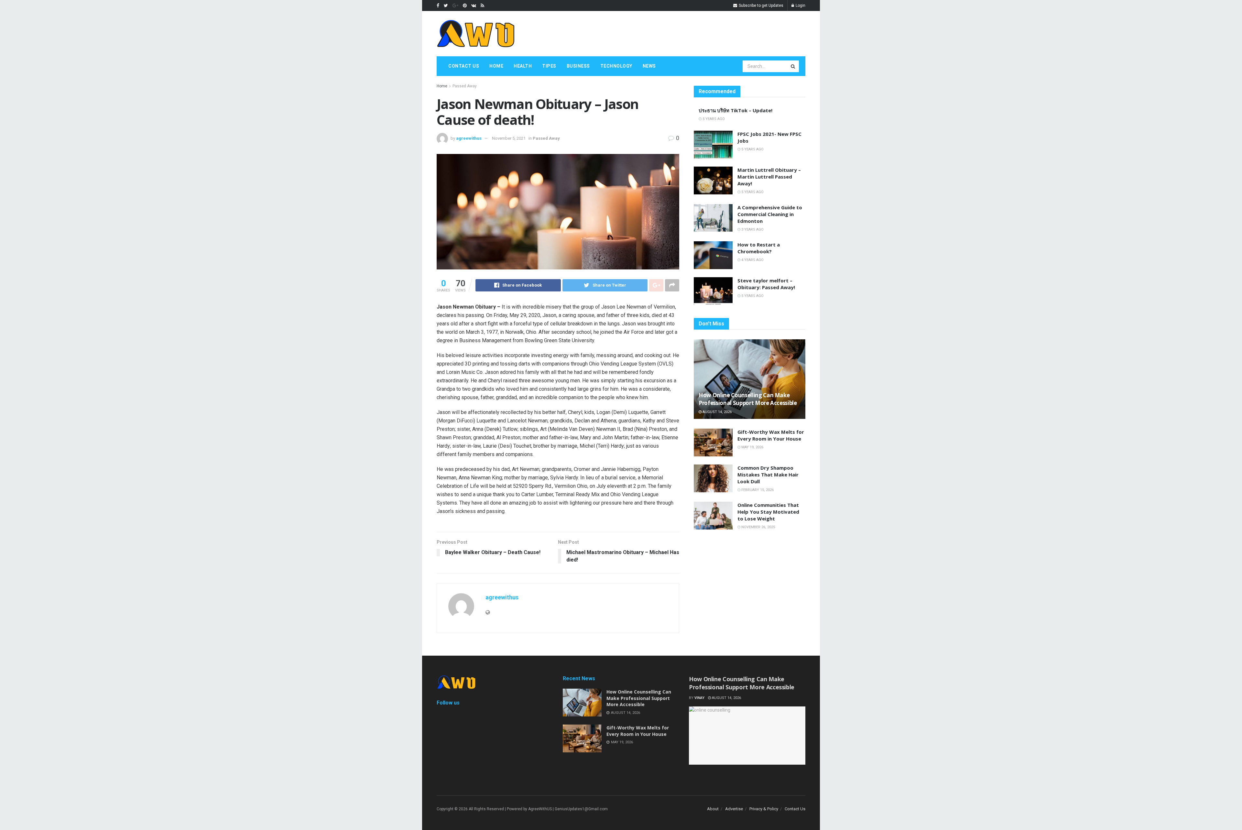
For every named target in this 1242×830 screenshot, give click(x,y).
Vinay (699, 698)
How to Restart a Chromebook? (758, 248)
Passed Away (464, 86)
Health (523, 66)
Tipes (549, 66)
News (649, 66)
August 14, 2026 (717, 412)
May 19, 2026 (751, 447)
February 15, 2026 (757, 490)
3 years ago (752, 229)
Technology (616, 66)
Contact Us (463, 66)
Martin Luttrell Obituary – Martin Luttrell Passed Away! (769, 177)
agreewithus (469, 138)
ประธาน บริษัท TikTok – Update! (735, 110)
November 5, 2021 (509, 138)
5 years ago (713, 119)
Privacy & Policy (763, 808)
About (713, 808)
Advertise (734, 808)
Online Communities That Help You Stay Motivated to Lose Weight (768, 512)
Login (800, 5)
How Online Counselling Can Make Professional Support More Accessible (748, 399)
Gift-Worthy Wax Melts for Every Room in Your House (770, 435)
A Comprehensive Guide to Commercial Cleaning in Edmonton (769, 214)
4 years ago (752, 260)
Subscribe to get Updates (760, 5)
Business (578, 66)
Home (496, 66)
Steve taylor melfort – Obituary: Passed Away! (766, 283)
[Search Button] (793, 66)
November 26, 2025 (757, 527)
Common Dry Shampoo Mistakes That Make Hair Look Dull (768, 474)
